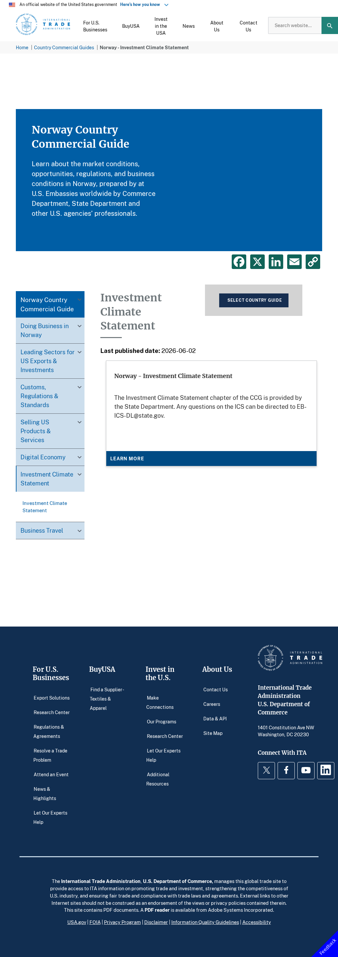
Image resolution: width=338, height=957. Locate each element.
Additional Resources (157, 779)
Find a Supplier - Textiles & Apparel (106, 699)
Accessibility (256, 922)
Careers (211, 704)
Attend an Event (51, 774)
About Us (217, 669)
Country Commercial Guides (64, 47)
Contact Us (215, 689)
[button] (95, 25)
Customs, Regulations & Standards (39, 395)
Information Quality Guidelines (205, 922)
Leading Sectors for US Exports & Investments (47, 360)
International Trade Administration (101, 881)
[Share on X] (257, 261)
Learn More (127, 458)
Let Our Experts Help (50, 817)
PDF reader (157, 910)
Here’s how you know (141, 4)
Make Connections (160, 702)
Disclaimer (156, 922)
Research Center (52, 712)
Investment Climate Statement (46, 479)
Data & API (215, 718)
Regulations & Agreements (48, 731)
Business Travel (41, 530)
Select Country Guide (254, 300)
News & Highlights (44, 793)
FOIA (95, 922)
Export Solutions (52, 698)
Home (22, 47)
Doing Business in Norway (44, 330)
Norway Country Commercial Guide (47, 304)
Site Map (212, 733)
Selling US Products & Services (35, 430)
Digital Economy (43, 457)
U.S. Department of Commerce (177, 881)
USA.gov (76, 922)
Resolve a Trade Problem (50, 755)
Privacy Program (122, 922)
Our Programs (161, 721)
